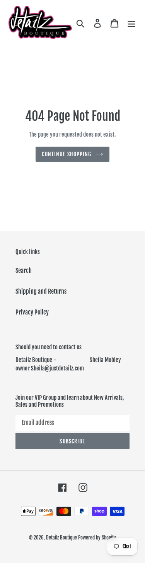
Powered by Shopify (97, 537)
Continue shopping (66, 154)
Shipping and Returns (41, 291)
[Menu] (131, 23)
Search (23, 270)
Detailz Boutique (61, 537)
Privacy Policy (32, 312)
